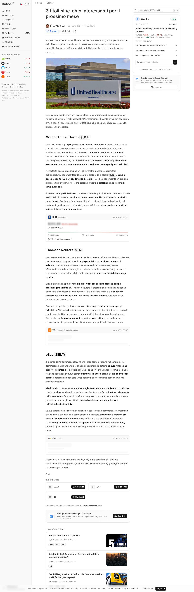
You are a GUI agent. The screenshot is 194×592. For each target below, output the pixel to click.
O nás (12, 87)
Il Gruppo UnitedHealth (66, 193)
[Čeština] (21, 4)
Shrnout (53, 31)
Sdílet (67, 31)
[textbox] (154, 62)
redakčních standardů (88, 505)
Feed (39, 3)
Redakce (19, 87)
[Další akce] (75, 540)
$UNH (85, 137)
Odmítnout (148, 588)
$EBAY (60, 354)
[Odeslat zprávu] (175, 62)
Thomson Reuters (67, 310)
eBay (58, 392)
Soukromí (5, 84)
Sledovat (79, 487)
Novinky (4, 87)
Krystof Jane (53, 540)
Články (50, 3)
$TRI (78, 250)
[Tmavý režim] (27, 4)
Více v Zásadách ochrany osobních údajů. (123, 588)
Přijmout (161, 588)
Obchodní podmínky (18, 84)
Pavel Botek (52, 561)
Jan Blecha (52, 582)
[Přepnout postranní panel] (32, 296)
